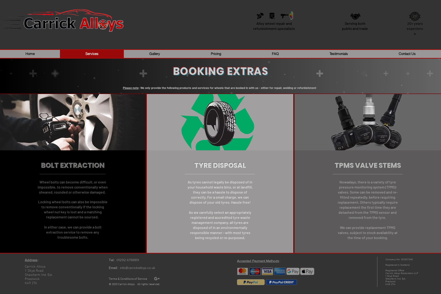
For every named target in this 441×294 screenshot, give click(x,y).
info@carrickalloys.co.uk (137, 268)
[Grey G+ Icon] (156, 278)
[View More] (261, 271)
